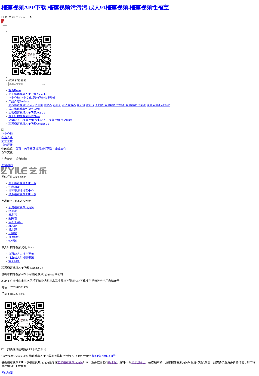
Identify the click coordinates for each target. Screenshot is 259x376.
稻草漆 (39, 105)
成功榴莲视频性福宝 (24, 108)
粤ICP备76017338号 (103, 355)
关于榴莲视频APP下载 (27, 94)
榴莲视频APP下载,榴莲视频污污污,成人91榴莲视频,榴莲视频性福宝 (85, 7)
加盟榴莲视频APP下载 (26, 112)
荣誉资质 (50, 97)
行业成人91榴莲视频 (47, 119)
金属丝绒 (110, 105)
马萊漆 (141, 105)
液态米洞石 (69, 105)
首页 (14, 90)
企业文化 (26, 97)
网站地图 (7, 372)
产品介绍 (18, 101)
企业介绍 (14, 97)
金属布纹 (131, 105)
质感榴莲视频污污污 (21, 105)
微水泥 (90, 105)
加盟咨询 (7, 165)
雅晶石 (48, 105)
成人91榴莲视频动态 (24, 116)
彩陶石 (57, 105)
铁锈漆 (120, 105)
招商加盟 (14, 186)
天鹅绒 (99, 105)
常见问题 (66, 119)
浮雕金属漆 (154, 105)
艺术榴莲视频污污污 (70, 362)
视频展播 (7, 144)
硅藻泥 (165, 105)
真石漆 (81, 105)
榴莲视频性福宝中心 (21, 190)
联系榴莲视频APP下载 (28, 123)
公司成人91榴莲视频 (21, 119)
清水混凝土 (138, 362)
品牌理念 (38, 97)
